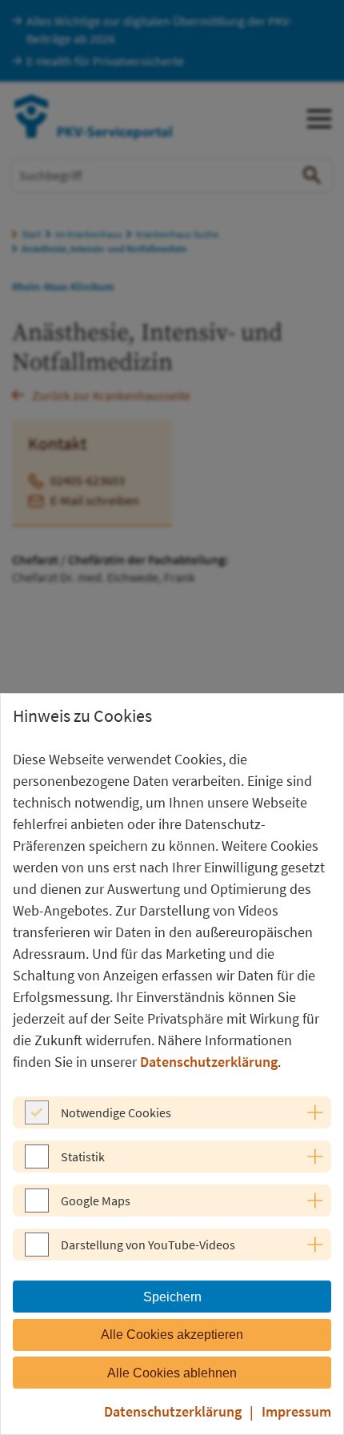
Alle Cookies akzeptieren (172, 1334)
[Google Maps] (37, 1208)
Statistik (83, 1156)
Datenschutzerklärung (209, 1061)
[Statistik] (37, 1164)
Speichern (172, 1297)
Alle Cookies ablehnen (172, 1373)
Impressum (296, 1411)
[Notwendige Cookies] (37, 1120)
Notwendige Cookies (116, 1112)
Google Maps (95, 1200)
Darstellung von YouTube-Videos (148, 1245)
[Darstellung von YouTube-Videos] (37, 1252)
